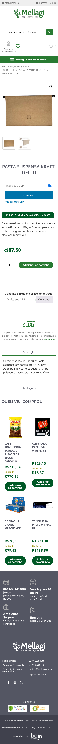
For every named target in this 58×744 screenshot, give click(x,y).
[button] (51, 86)
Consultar (44, 299)
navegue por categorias (31, 59)
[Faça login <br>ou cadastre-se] (9, 43)
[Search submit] (49, 32)
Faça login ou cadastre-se (9, 50)
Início (4, 66)
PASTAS (22, 70)
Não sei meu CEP (14, 201)
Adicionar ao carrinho (35, 265)
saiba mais (49, 338)
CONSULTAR (29, 195)
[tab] (29, 353)
